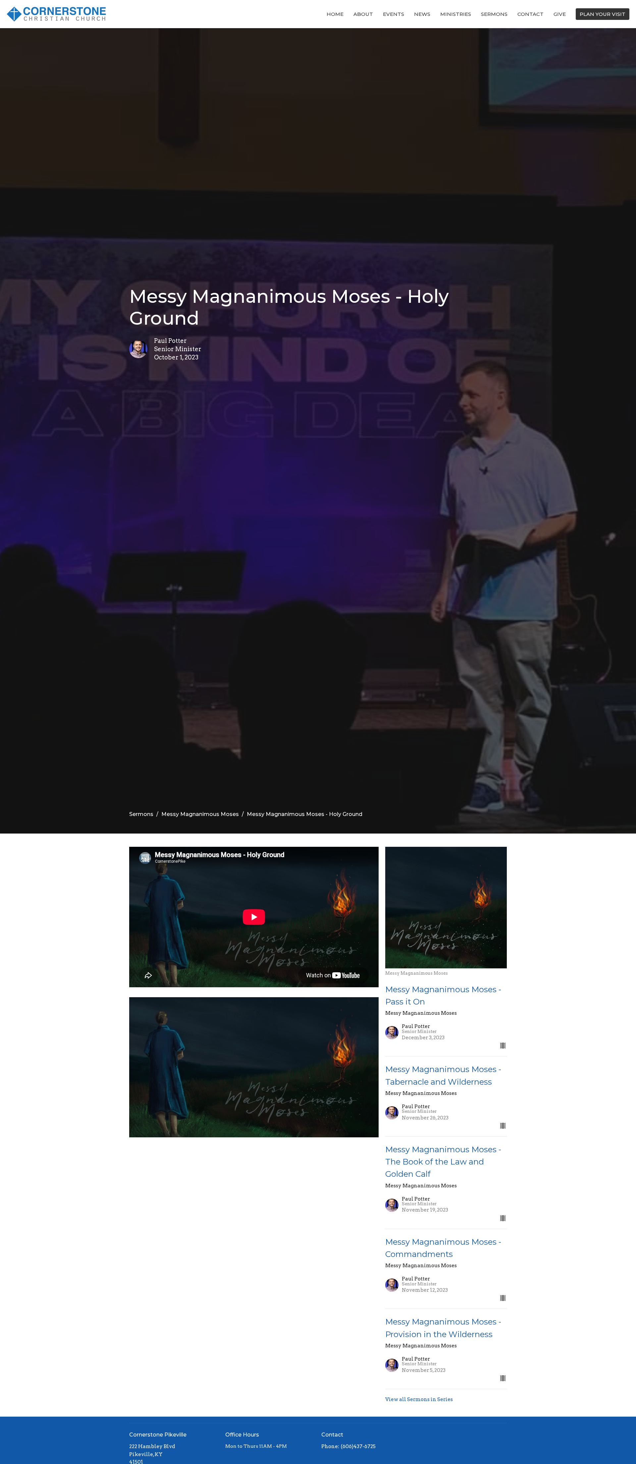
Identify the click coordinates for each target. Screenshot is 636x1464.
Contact (530, 14)
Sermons (494, 14)
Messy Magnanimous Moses (200, 814)
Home (335, 14)
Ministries (455, 14)
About (363, 14)
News (422, 14)
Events (393, 14)
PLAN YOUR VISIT (602, 14)
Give (560, 14)
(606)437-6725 (358, 1446)
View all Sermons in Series (419, 1399)
